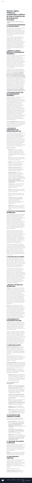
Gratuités (8, 479)
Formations (13, 479)
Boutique (18, 479)
